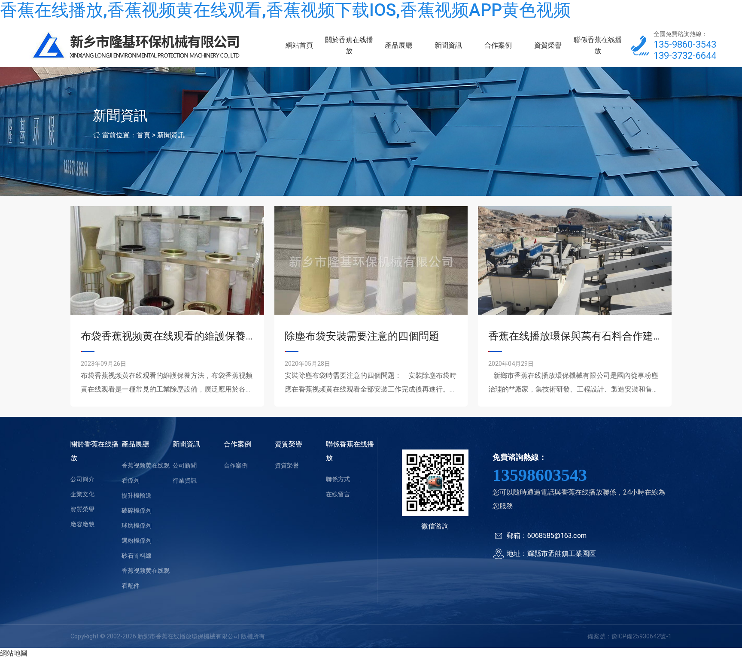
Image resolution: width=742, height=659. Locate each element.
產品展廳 (398, 45)
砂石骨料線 (137, 555)
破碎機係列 (137, 510)
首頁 (143, 135)
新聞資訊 (448, 45)
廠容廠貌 (82, 524)
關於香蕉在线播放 (349, 45)
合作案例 (498, 45)
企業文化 (82, 494)
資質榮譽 (548, 45)
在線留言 (338, 494)
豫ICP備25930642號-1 (641, 636)
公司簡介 (82, 479)
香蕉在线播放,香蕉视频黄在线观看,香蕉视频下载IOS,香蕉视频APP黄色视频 (285, 10)
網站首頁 (299, 45)
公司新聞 (185, 465)
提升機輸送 (137, 495)
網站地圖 (13, 653)
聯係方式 (338, 479)
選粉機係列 (137, 540)
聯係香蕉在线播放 (598, 45)
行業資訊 (185, 480)
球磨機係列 (137, 525)
